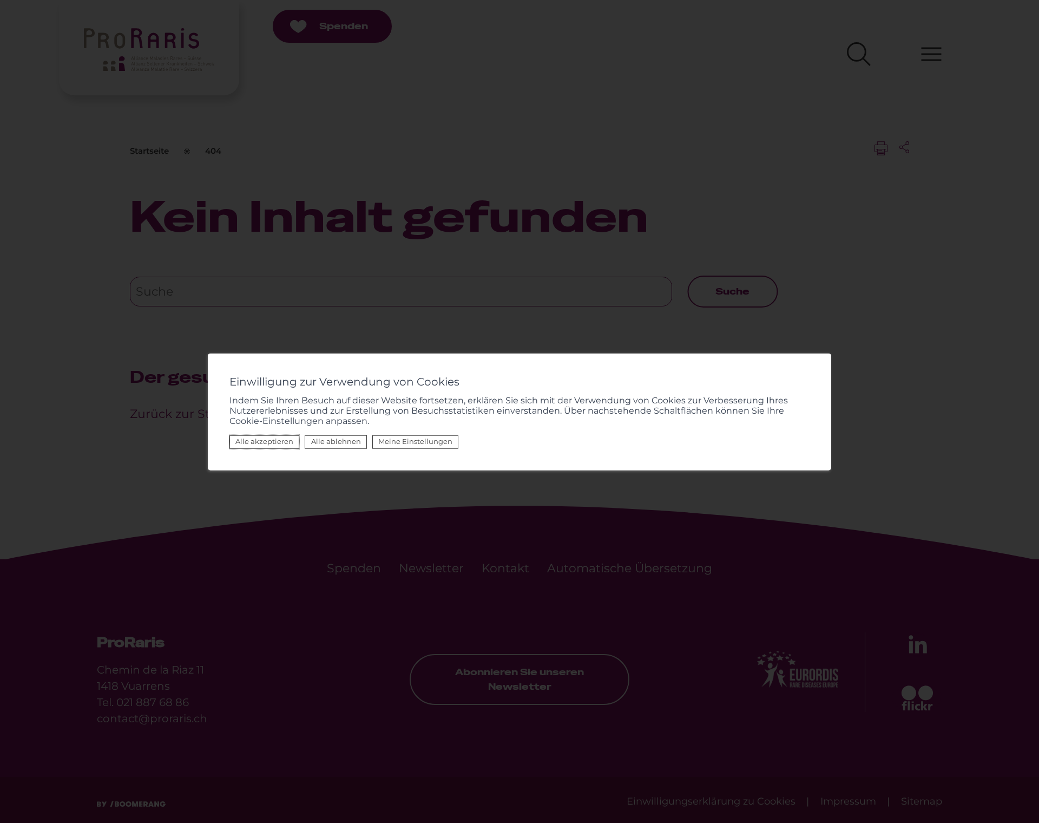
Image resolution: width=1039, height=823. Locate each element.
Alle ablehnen (336, 441)
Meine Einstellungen (415, 441)
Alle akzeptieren (264, 441)
